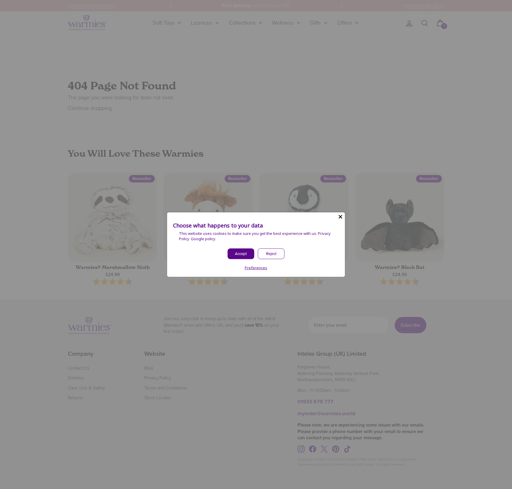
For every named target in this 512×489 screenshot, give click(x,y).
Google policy (203, 238)
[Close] (340, 216)
